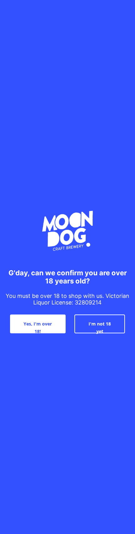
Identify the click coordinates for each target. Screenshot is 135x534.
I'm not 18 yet (100, 327)
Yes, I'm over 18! (38, 327)
